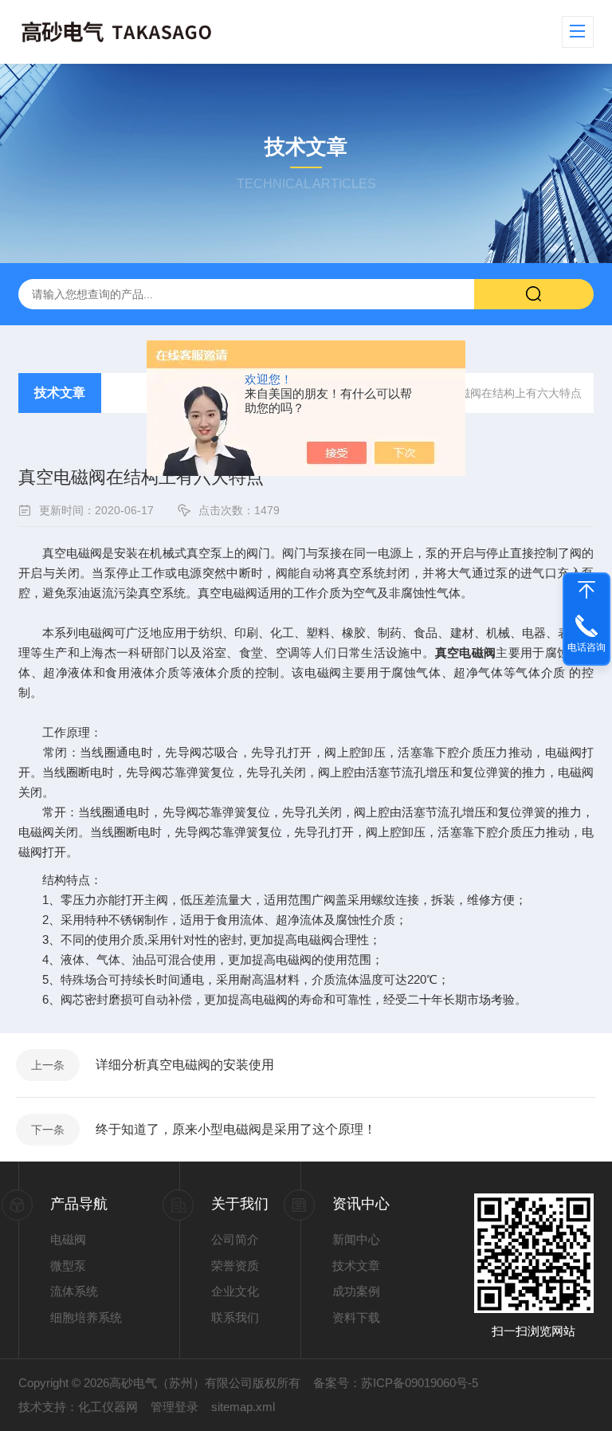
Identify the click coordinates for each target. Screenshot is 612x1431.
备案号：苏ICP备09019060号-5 (395, 1383)
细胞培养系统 (86, 1317)
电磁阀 (68, 1239)
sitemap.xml (243, 1406)
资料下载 (356, 1317)
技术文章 (59, 392)
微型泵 (68, 1265)
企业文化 (235, 1291)
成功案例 (356, 1291)
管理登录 (174, 1406)
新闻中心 (356, 1239)
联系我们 (235, 1317)
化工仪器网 (108, 1406)
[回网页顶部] (586, 590)
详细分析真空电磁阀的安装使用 (185, 1064)
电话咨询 (586, 647)
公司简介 (235, 1239)
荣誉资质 (235, 1265)
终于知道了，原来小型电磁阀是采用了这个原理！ (236, 1129)
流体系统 (74, 1291)
